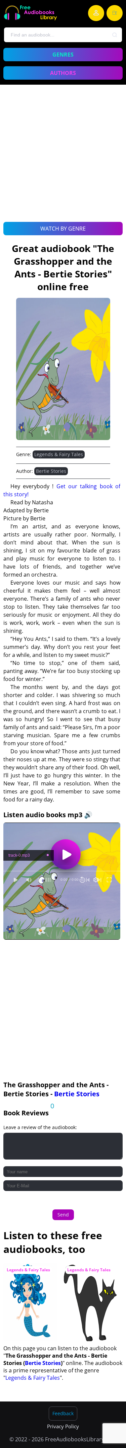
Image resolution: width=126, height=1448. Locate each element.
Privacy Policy (63, 1426)
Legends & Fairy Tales (58, 454)
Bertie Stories (51, 471)
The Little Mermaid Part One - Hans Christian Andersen (28, 1275)
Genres (63, 54)
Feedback (63, 1413)
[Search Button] (115, 35)
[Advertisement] (63, 161)
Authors (63, 73)
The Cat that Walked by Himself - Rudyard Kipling (90, 1275)
